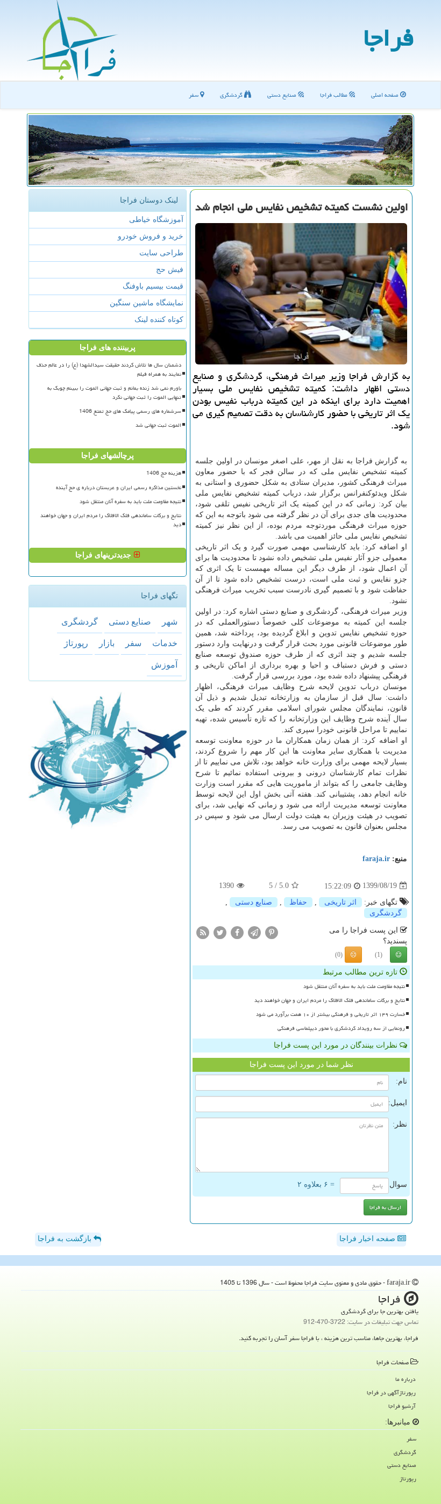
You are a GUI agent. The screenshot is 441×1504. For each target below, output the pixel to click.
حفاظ (298, 902)
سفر (194, 95)
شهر (169, 621)
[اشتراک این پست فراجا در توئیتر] (219, 932)
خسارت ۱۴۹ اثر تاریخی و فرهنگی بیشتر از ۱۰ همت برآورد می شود (330, 1014)
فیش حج (169, 270)
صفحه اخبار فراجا (368, 1239)
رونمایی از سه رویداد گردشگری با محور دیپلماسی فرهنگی (341, 1028)
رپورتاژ (76, 643)
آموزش (164, 664)
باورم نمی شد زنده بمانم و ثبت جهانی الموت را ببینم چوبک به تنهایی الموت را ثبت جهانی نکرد (114, 393)
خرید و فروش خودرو (150, 236)
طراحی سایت (161, 253)
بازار (107, 643)
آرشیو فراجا (402, 1406)
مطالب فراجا (334, 95)
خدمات (164, 643)
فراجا (389, 38)
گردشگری (232, 95)
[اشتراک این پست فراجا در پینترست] (271, 932)
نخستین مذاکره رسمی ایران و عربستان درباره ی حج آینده (118, 487)
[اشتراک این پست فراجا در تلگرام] (254, 932)
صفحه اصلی (385, 95)
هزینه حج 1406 (163, 473)
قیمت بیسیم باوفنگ (153, 286)
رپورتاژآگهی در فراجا (391, 1392)
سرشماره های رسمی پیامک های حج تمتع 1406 (130, 411)
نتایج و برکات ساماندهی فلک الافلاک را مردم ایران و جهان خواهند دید (329, 1000)
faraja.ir (376, 859)
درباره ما (405, 1379)
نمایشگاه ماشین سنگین (146, 303)
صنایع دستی (282, 95)
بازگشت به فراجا (66, 1239)
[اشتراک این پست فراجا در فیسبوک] (237, 932)
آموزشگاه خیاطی (156, 220)
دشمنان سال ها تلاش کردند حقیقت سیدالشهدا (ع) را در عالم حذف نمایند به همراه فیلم (109, 369)
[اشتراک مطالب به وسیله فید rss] (202, 932)
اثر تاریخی (340, 902)
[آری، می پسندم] (398, 955)
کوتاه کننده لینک (158, 320)
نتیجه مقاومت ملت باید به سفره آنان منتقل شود (354, 986)
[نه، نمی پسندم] (353, 955)
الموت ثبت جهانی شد (158, 425)
